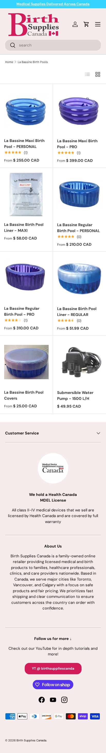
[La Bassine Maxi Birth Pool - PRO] (79, 110)
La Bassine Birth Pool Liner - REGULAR (76, 311)
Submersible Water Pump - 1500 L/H (75, 395)
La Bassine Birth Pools (33, 62)
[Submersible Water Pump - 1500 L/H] (79, 362)
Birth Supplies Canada (31, 740)
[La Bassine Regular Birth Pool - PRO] (26, 278)
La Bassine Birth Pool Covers (23, 395)
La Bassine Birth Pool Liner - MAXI (23, 227)
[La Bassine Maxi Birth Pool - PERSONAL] (26, 110)
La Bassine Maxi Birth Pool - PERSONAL (24, 143)
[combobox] (53, 45)
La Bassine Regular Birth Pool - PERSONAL (78, 227)
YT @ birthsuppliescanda (53, 668)
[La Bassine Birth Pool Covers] (26, 362)
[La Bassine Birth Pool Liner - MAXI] (26, 194)
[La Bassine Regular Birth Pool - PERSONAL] (79, 194)
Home (9, 62)
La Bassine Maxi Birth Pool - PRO (77, 143)
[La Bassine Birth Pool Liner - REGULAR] (79, 278)
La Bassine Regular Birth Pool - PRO (21, 311)
